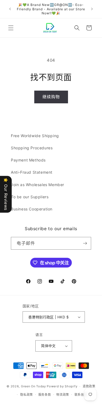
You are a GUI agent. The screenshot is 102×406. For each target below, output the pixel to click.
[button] (11, 28)
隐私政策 (26, 395)
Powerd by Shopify (62, 386)
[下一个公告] (92, 9)
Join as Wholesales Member (37, 184)
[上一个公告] (10, 9)
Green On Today (33, 386)
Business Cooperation (31, 209)
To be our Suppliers (29, 196)
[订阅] (85, 243)
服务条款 (44, 395)
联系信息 (81, 395)
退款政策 (89, 386)
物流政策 (62, 395)
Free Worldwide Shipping (35, 135)
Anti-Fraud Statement (31, 172)
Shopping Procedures (31, 148)
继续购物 (51, 96)
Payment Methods (28, 160)
